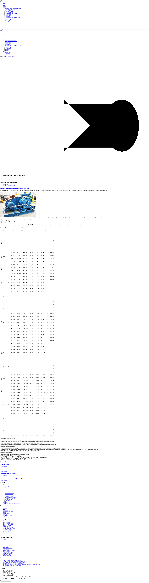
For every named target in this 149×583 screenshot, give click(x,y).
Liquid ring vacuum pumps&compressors (10, 484)
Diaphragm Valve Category (10, 498)
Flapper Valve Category (9, 496)
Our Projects (7, 25)
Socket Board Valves (9, 499)
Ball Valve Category (9, 494)
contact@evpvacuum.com (10, 570)
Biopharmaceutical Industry (8, 541)
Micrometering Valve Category (10, 497)
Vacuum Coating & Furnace (8, 511)
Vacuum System (8, 14)
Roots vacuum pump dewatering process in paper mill (13, 478)
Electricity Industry (6, 544)
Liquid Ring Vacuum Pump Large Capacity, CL (14, 188)
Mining (4, 509)
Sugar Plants (5, 514)
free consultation (11, 56)
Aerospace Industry (6, 549)
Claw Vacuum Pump (6, 531)
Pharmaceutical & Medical (8, 515)
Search (4, 3)
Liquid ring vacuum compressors (9, 523)
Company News (8, 20)
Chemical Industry (6, 542)
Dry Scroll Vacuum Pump (7, 529)
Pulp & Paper (5, 510)
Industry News (8, 21)
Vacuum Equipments (6, 543)
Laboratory (5, 512)
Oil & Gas (5, 508)
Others (4, 516)
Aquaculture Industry (7, 554)
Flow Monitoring (8, 500)
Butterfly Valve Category (9, 493)
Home (4, 177)
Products (4, 34)
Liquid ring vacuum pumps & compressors (13, 8)
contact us (4, 27)
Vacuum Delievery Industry (8, 553)
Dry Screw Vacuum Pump (7, 530)
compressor (15, 224)
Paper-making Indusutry (7, 540)
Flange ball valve (4, 464)
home (4, 5)
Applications (7, 24)
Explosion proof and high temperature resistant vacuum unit (14, 561)
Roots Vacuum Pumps (9, 10)
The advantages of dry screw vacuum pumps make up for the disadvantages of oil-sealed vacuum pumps (22, 564)
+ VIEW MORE (3, 466)
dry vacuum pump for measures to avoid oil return (12, 565)
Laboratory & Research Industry (9, 550)
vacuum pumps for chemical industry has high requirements (14, 562)
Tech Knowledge (8, 19)
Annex (6, 501)
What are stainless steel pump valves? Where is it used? (13, 469)
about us (4, 6)
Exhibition (7, 22)
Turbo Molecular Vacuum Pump (9, 528)
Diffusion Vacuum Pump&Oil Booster (10, 488)
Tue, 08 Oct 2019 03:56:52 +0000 (9, 185)
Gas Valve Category (9, 495)
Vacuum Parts (7, 16)
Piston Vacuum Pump (9, 11)
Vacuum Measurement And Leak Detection (13, 17)
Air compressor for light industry (8, 473)
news (4, 46)
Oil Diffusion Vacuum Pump (10, 12)
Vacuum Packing (6, 513)
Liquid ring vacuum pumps (8, 522)
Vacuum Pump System (7, 532)
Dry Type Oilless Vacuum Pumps (11, 13)
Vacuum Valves (8, 15)
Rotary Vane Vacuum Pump (10, 9)
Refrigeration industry (7, 555)
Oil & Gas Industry (6, 539)
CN (0, 29)
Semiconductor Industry (7, 548)
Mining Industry (6, 547)
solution (4, 51)
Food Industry (5, 546)
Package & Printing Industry (8, 552)
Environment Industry (7, 551)
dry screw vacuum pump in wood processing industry (12, 560)
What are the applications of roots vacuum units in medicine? (14, 563)
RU (2, 29)
